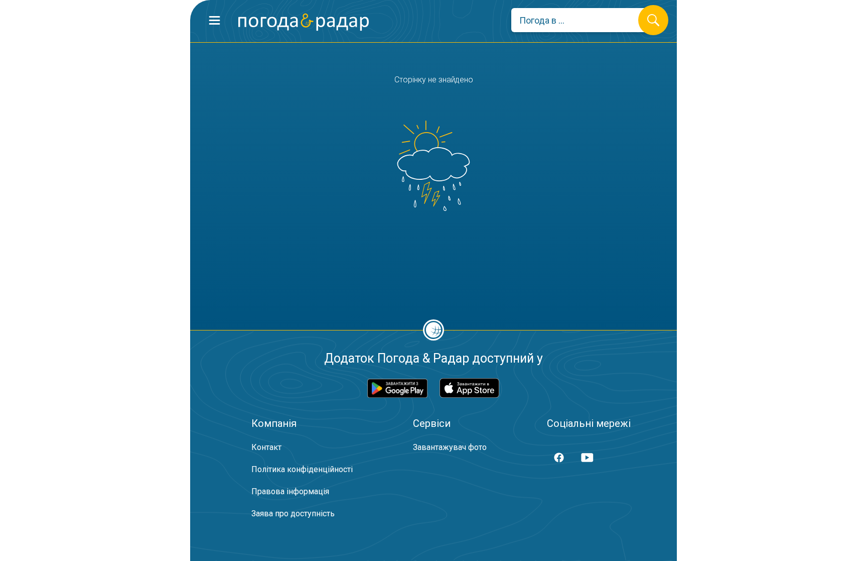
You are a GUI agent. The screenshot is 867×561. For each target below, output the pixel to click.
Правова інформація (290, 491)
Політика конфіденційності (302, 469)
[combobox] (582, 20)
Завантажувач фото (450, 447)
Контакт (266, 447)
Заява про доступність (293, 513)
